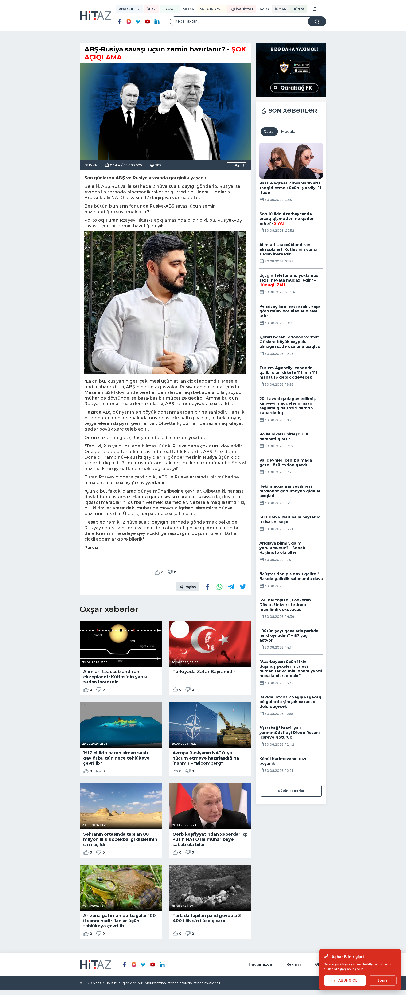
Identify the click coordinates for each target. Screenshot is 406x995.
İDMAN (280, 9)
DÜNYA (298, 9)
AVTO (264, 9)
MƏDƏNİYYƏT (212, 9)
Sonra (382, 980)
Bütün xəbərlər (291, 791)
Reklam (293, 964)
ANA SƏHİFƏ (130, 9)
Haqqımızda (260, 964)
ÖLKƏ (151, 9)
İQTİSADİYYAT (242, 9)
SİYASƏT (169, 9)
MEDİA (188, 9)
